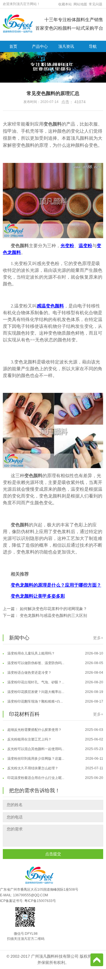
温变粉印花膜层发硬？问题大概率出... (55, 688)
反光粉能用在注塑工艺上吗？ (55, 736)
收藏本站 (65, 4)
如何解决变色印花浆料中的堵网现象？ (53, 608)
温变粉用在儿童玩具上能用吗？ (55, 650)
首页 (13, 46)
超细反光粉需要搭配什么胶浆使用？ (55, 726)
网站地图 (80, 4)
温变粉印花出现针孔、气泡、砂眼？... (55, 679)
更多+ (98, 638)
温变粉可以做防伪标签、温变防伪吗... (55, 659)
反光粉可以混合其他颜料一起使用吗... (55, 745)
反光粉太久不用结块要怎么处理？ (55, 764)
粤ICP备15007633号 (40, 901)
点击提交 (53, 854)
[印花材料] (18, 23)
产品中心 (40, 46)
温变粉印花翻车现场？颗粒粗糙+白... (55, 698)
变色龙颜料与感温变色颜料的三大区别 (53, 615)
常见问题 (95, 4)
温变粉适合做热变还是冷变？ (55, 669)
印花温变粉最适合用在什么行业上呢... (55, 774)
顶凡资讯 (66, 46)
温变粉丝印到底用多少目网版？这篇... (55, 755)
